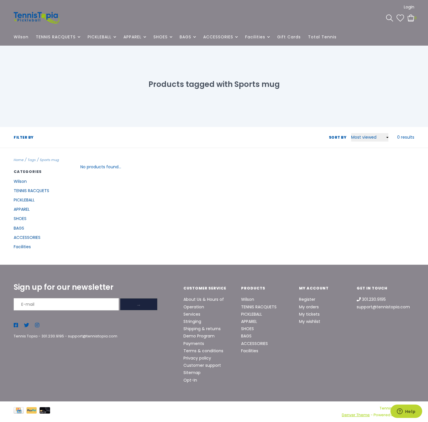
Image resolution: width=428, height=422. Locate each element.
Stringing (192, 321)
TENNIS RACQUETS (56, 37)
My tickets (309, 314)
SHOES (160, 37)
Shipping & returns (202, 329)
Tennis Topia (26, 336)
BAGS (185, 37)
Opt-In (190, 380)
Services (191, 314)
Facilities (255, 37)
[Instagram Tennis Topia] (37, 325)
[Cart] (411, 18)
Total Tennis (322, 37)
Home (19, 160)
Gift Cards (289, 37)
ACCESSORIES (218, 37)
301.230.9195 (52, 336)
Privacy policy (197, 358)
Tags (32, 160)
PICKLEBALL (100, 37)
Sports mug (49, 160)
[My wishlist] (400, 18)
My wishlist (309, 321)
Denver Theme (356, 414)
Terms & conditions (203, 351)
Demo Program (199, 336)
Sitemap (192, 372)
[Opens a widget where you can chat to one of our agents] (406, 412)
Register (307, 299)
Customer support (202, 365)
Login (409, 7)
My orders (309, 307)
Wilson (21, 37)
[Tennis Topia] (36, 18)
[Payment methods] (20, 411)
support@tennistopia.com (92, 336)
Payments (193, 343)
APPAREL (132, 37)
